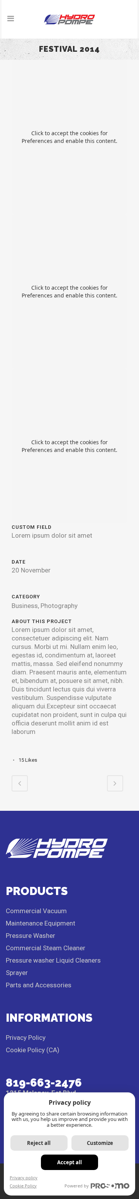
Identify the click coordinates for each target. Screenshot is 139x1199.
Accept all (69, 1162)
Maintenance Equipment (40, 923)
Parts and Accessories (38, 985)
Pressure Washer (30, 935)
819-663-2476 (44, 1082)
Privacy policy (23, 1177)
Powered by (76, 1186)
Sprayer (17, 973)
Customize (100, 1143)
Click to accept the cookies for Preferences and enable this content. (69, 136)
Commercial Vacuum (36, 911)
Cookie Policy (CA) (32, 1050)
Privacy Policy (26, 1037)
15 (28, 760)
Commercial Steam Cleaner (45, 948)
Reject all (39, 1143)
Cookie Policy (23, 1186)
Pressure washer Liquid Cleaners (53, 960)
